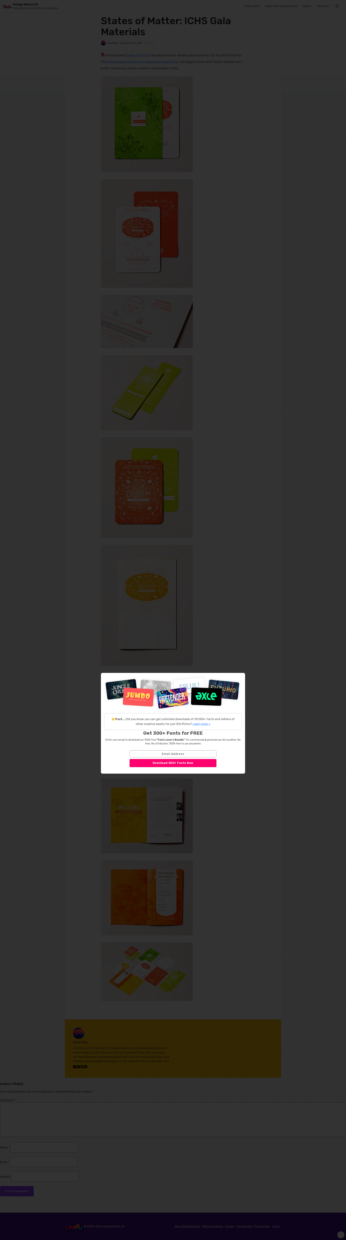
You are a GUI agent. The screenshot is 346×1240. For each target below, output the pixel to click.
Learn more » (201, 724)
